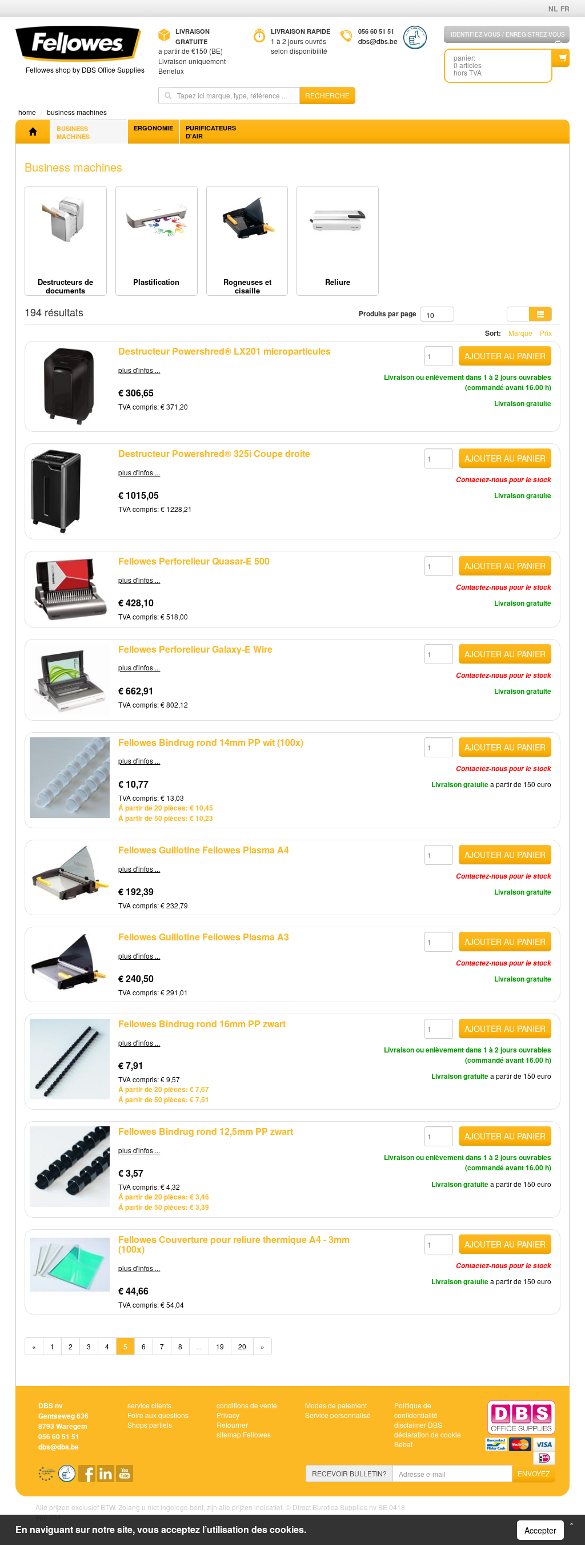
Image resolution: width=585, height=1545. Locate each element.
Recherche (327, 95)
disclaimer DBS (418, 1424)
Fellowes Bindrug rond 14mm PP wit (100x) (210, 742)
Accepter (540, 1530)
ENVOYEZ (534, 1473)
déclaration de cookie (427, 1434)
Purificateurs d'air (211, 132)
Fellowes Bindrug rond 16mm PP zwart (202, 1023)
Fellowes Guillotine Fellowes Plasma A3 (203, 936)
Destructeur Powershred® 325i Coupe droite (214, 453)
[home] (32, 132)
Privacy (228, 1415)
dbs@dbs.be (378, 41)
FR (565, 8)
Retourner (232, 1424)
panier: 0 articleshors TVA (468, 65)
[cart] (561, 58)
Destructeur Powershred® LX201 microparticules (224, 351)
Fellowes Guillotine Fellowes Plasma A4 (203, 849)
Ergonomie (153, 128)
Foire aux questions (158, 1415)
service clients (149, 1405)
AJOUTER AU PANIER (505, 356)
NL (553, 8)
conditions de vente (247, 1405)
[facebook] (87, 1477)
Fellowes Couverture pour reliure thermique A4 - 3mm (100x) (234, 1244)
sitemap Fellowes (244, 1434)
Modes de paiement (336, 1405)
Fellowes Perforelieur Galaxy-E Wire (195, 649)
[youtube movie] (124, 1477)
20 (242, 1346)
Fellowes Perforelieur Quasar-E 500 (194, 560)
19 (220, 1346)
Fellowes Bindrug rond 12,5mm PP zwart (205, 1131)
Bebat (403, 1444)
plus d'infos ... (139, 370)
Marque (520, 332)
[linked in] (106, 1477)
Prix (546, 332)
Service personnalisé (338, 1415)
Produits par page (389, 313)
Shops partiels (149, 1424)
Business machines (73, 132)
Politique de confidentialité (416, 1410)
